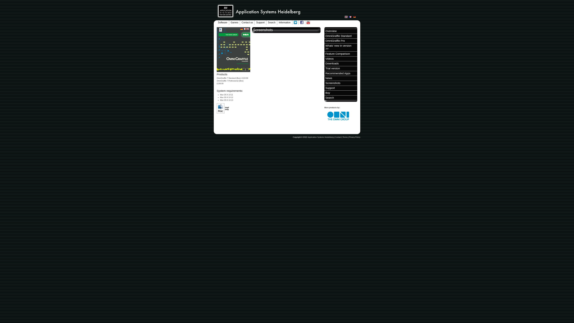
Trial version (332, 68)
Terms (345, 137)
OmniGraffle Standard (338, 36)
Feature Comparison (337, 53)
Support (260, 22)
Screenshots (332, 83)
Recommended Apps (337, 73)
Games (234, 22)
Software (222, 22)
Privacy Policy (354, 137)
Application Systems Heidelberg (321, 137)
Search (271, 22)
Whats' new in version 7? (338, 47)
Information (285, 22)
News (328, 78)
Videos (329, 58)
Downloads (332, 63)
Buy (327, 92)
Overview (331, 31)
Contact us (247, 22)
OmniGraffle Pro (335, 40)
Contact (338, 137)
